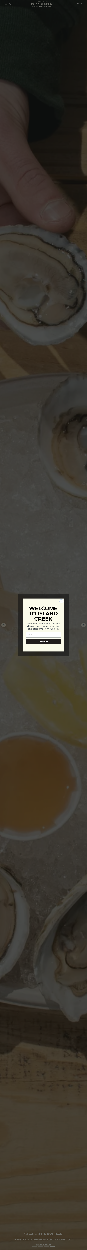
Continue (43, 641)
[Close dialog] (61, 601)
